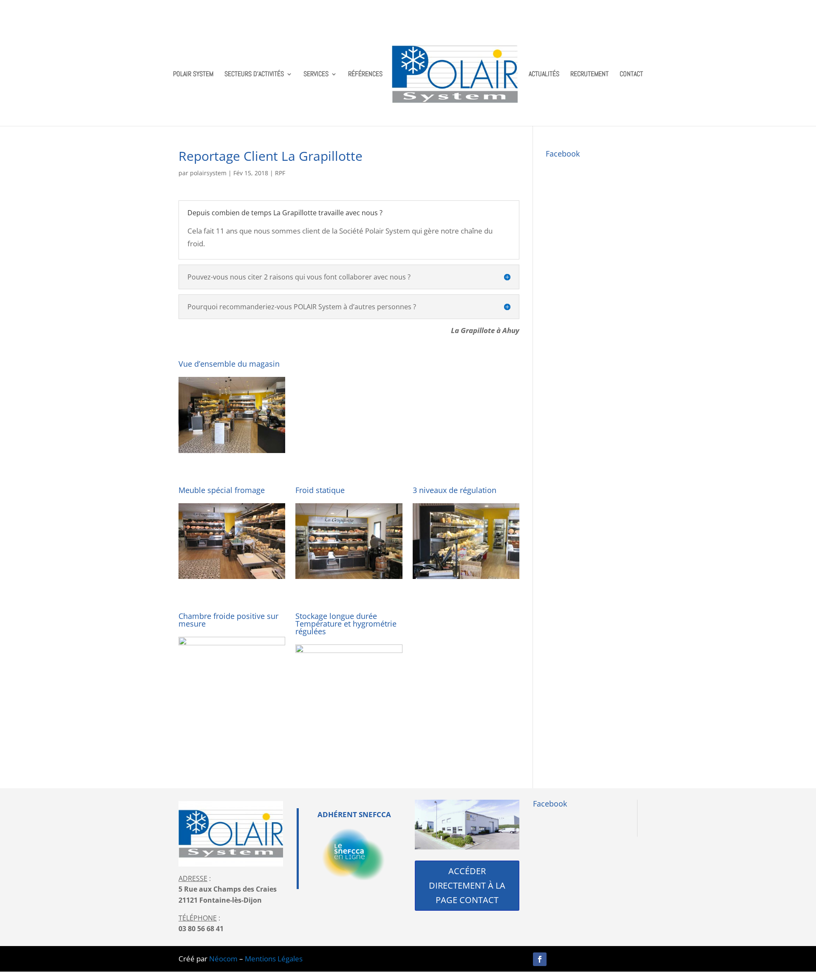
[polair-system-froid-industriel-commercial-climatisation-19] (231, 579)
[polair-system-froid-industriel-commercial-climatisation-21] (348, 579)
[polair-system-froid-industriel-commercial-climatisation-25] (348, 720)
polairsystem (208, 173)
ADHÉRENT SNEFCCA (354, 814)
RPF (280, 173)
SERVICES (316, 74)
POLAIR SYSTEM (193, 74)
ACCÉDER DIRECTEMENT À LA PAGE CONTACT (467, 885)
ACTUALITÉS (544, 74)
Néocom (223, 958)
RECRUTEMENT (589, 74)
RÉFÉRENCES (365, 74)
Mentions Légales (274, 958)
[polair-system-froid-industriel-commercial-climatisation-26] (466, 579)
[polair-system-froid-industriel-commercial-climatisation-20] (231, 453)
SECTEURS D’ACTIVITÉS (254, 74)
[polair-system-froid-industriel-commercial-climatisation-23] (231, 713)
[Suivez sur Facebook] (540, 959)
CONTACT (631, 74)
